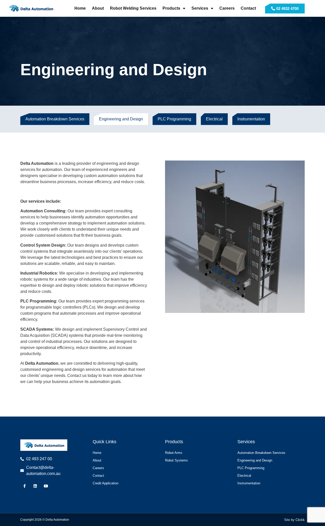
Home (80, 8)
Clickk (300, 520)
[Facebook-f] (24, 486)
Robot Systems (176, 460)
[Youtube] (46, 486)
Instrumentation (251, 119)
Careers (227, 8)
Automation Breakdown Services (54, 119)
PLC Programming (174, 119)
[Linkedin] (35, 486)
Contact (248, 8)
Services (199, 8)
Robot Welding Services (133, 8)
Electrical (214, 119)
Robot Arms (173, 453)
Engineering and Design (121, 119)
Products (171, 8)
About (98, 8)
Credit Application (105, 483)
